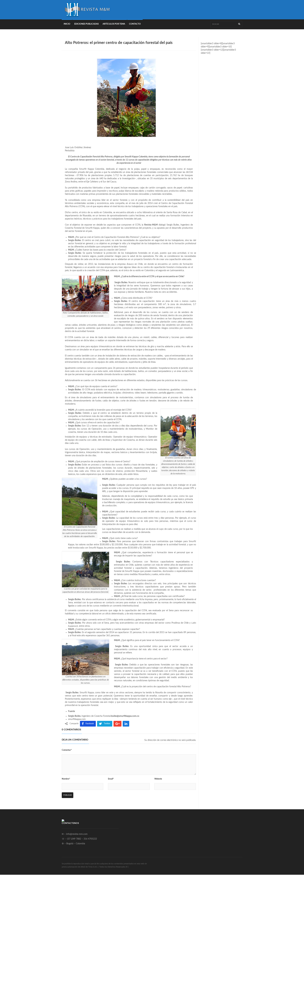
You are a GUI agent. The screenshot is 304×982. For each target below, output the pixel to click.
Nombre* (66, 779)
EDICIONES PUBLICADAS (86, 24)
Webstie (158, 779)
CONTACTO (135, 24)
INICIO (67, 24)
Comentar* (67, 750)
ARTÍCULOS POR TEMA (114, 24)
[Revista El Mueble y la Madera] (87, 9)
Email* (111, 779)
